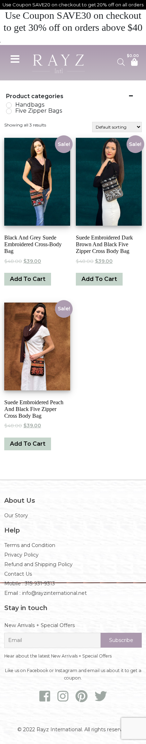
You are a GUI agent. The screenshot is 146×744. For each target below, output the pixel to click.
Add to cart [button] (27, 279)
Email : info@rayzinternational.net (45, 593)
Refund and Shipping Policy (38, 564)
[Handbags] (9, 105)
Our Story (16, 515)
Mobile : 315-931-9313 (29, 583)
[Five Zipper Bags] (9, 111)
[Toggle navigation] (14, 58)
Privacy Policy (21, 555)
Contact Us (18, 574)
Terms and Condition (29, 545)
